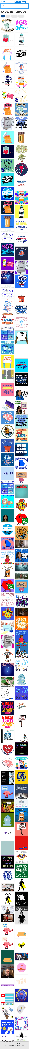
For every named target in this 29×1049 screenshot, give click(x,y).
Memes (21, 16)
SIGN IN (23, 1)
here (18, 1047)
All (3, 16)
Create (18, 1)
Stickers (14, 16)
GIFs (8, 16)
